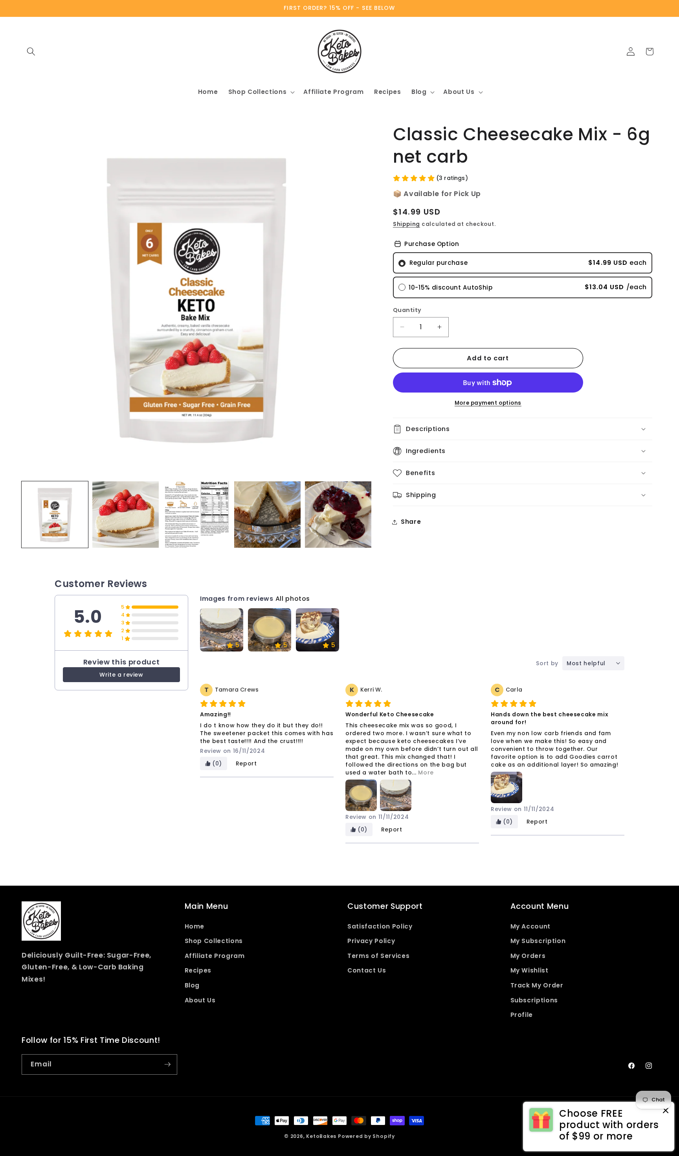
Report (246, 763)
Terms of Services (378, 956)
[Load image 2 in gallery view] (125, 514)
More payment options (488, 403)
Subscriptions (534, 1000)
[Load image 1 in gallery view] (55, 514)
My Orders (528, 956)
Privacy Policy (371, 941)
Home (195, 926)
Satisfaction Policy (380, 926)
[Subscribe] (167, 1064)
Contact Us (366, 970)
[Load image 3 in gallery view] (196, 514)
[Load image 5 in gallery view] (338, 514)
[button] (31, 51)
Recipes (198, 970)
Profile (521, 1015)
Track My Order (536, 985)
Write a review (121, 675)
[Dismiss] (665, 1111)
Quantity (407, 310)
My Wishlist (529, 970)
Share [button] (411, 522)
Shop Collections (214, 941)
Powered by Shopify (366, 1136)
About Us (200, 1000)
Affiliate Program (215, 956)
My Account (530, 926)
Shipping (406, 224)
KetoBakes (321, 1136)
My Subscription (538, 941)
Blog (192, 985)
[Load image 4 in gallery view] (267, 514)
